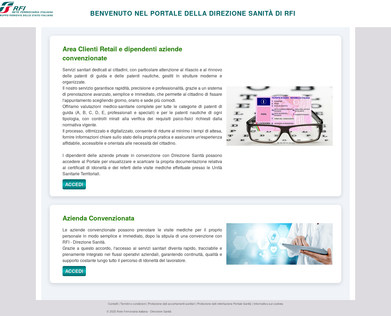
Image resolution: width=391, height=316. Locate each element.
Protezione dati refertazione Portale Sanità (224, 303)
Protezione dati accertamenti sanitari (171, 303)
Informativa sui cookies (268, 303)
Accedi (74, 184)
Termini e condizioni (132, 303)
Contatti (113, 303)
